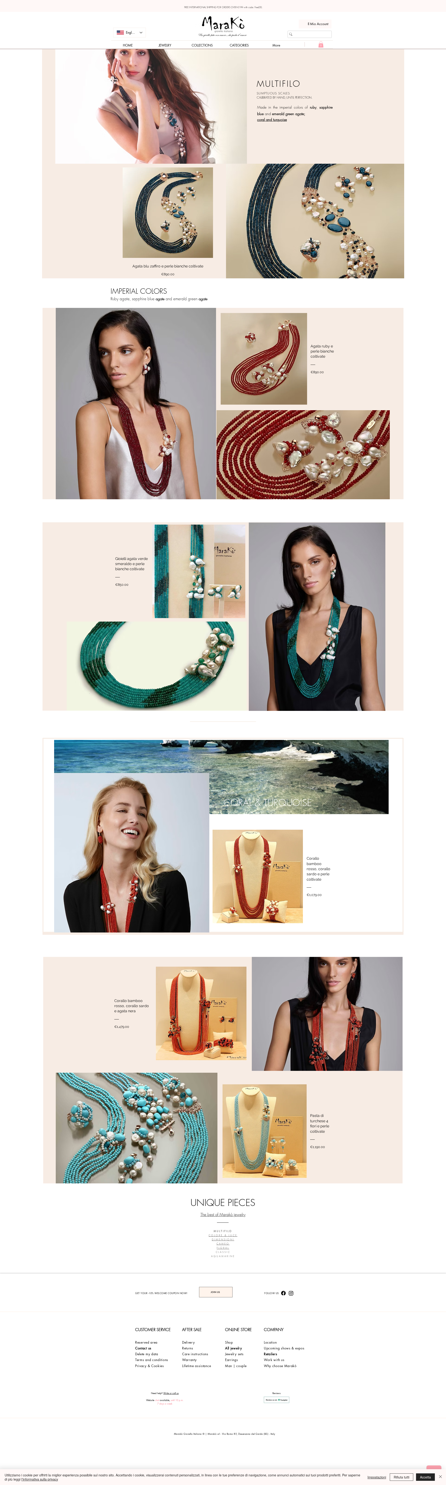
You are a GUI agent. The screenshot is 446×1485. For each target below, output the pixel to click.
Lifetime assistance (196, 1366)
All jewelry (233, 1348)
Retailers (270, 1354)
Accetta (425, 1477)
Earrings (231, 1360)
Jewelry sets (234, 1354)
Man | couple (235, 1366)
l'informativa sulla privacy (39, 1479)
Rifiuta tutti (401, 1477)
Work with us (274, 1360)
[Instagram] (291, 1293)
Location (270, 1342)
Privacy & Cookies (149, 1366)
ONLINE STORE (238, 1329)
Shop (229, 1342)
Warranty (189, 1360)
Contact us (143, 1348)
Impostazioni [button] (376, 1477)
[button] (321, 44)
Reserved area (146, 1342)
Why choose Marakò (280, 1366)
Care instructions (195, 1354)
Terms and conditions (151, 1360)
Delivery (188, 1342)
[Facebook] (283, 1293)
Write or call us (171, 1393)
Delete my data (146, 1354)
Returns (188, 1348)
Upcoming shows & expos (284, 1348)
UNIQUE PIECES (222, 1202)
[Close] (440, 1477)
